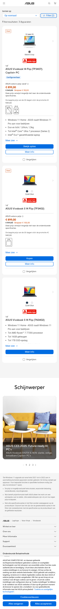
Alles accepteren (43, 603)
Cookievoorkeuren (29, 597)
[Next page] (35, 465)
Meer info (29, 152)
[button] (4, 3)
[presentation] (36, 15)
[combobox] (20, 15)
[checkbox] (29, 159)
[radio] (29, 51)
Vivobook (37, 521)
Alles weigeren (16, 603)
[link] (29, 3)
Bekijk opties (29, 146)
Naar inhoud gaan (1, 8)
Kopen (29, 258)
